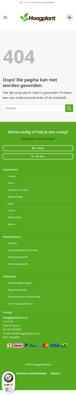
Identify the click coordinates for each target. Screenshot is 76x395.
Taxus (11, 183)
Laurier (12, 176)
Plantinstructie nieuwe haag (24, 296)
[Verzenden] (69, 108)
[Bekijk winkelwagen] (69, 17)
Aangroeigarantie (18, 257)
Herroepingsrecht (18, 264)
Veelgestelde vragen (19, 283)
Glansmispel (15, 217)
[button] (5, 17)
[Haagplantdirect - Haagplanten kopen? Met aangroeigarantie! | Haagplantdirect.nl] (38, 17)
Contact (12, 243)
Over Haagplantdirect (20, 303)
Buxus (11, 224)
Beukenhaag (15, 196)
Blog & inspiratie (17, 290)
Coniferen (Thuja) (18, 190)
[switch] (8, 389)
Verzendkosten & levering (23, 250)
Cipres (11, 210)
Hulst (11, 203)
